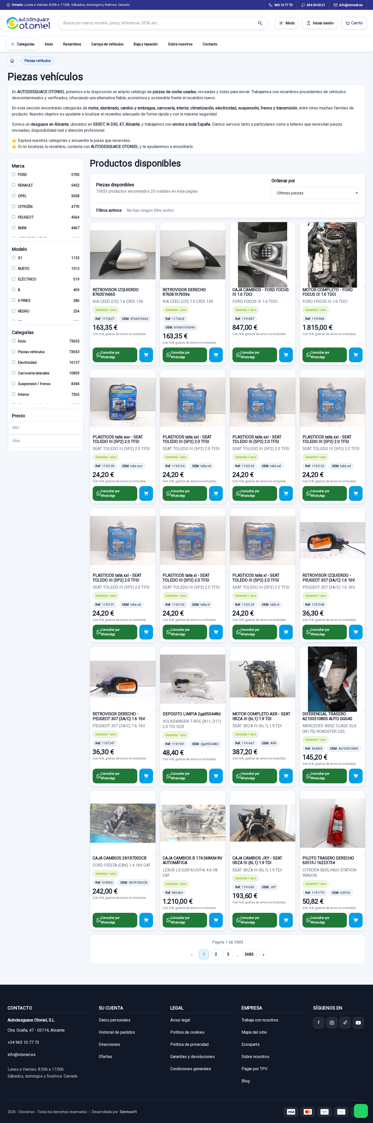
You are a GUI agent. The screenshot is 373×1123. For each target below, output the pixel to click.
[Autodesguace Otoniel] (28, 23)
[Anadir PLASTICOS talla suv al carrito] (146, 493)
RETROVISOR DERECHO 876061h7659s (184, 292)
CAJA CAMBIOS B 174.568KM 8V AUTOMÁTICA (192, 860)
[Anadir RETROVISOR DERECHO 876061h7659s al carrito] (216, 355)
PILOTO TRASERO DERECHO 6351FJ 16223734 (328, 860)
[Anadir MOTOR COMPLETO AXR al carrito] (286, 776)
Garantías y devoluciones (192, 1056)
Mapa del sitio (254, 1032)
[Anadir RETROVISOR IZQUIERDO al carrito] (356, 632)
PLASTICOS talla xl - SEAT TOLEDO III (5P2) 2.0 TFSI (186, 577)
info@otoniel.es (22, 1054)
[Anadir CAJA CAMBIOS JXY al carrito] (286, 920)
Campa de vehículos (107, 44)
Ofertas (105, 1056)
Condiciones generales (190, 1068)
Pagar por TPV (254, 1068)
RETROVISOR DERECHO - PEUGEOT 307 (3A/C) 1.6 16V (119, 716)
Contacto (210, 44)
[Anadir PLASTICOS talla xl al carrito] (216, 632)
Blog (246, 1081)
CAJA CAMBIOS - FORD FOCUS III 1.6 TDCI (260, 292)
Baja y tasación (146, 44)
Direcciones (109, 1044)
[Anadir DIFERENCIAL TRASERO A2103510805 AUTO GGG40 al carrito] (356, 776)
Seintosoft (128, 1112)
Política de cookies (187, 1032)
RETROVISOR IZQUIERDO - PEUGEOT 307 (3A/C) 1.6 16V (328, 577)
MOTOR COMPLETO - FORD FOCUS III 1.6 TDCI (327, 292)
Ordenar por (283, 180)
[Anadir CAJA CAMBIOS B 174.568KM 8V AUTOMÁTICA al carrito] (216, 920)
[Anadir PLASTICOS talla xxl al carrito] (216, 493)
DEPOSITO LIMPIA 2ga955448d (192, 714)
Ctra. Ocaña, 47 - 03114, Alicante (36, 1030)
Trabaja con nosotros (260, 1020)
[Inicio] (12, 60)
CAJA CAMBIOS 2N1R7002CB (119, 858)
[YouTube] (358, 1022)
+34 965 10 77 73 (23, 1042)
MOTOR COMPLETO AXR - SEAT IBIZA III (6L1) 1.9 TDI (261, 716)
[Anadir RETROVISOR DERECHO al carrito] (146, 776)
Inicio (49, 44)
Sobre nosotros (180, 44)
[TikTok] (345, 1022)
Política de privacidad (189, 1044)
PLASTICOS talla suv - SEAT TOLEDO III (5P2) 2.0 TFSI (118, 439)
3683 (249, 954)
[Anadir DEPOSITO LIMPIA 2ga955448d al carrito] (216, 776)
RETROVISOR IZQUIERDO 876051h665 (116, 292)
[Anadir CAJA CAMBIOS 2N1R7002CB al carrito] (146, 920)
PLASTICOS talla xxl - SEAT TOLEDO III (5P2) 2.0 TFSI (187, 439)
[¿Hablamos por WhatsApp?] (361, 1111)
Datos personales (114, 1020)
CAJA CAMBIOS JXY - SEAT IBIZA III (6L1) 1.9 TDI (257, 860)
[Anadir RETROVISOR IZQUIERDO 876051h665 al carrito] (146, 355)
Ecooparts (251, 1044)
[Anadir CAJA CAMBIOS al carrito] (286, 355)
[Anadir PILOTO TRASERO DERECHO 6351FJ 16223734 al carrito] (356, 920)
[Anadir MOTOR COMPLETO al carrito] (356, 355)
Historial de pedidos (117, 1032)
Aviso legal (180, 1020)
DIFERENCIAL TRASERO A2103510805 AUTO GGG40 (327, 716)
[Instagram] (331, 1022)
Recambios (72, 44)
